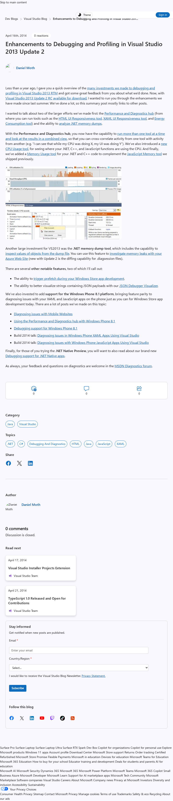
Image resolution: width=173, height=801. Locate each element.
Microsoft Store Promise (31, 757)
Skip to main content (13, 2)
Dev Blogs (11, 19)
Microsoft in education (86, 757)
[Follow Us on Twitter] (21, 720)
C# (21, 444)
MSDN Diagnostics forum (133, 366)
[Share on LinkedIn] (30, 463)
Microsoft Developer (33, 775)
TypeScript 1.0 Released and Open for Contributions (37, 600)
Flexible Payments (59, 757)
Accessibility (19, 785)
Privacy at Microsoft (126, 780)
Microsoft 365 (69, 771)
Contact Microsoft (56, 794)
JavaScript (104, 444)
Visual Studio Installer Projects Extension (39, 568)
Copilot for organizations (114, 748)
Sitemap (38, 794)
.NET (10, 444)
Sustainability (36, 785)
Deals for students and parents (135, 761)
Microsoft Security (28, 771)
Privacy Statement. (93, 676)
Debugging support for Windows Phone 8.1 (45, 328)
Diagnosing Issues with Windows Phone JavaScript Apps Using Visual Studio (93, 342)
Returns (129, 752)
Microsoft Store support (108, 752)
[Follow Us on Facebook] (11, 720)
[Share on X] (19, 463)
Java (10, 424)
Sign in (163, 14)
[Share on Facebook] (8, 463)
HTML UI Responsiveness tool (80, 118)
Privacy (73, 794)
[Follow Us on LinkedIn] (31, 720)
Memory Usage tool (41, 153)
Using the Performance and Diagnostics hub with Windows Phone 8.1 (64, 321)
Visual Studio (27, 424)
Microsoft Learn (57, 775)
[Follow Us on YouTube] (42, 720)
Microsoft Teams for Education (149, 757)
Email (13, 640)
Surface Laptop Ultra (48, 748)
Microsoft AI (8, 771)
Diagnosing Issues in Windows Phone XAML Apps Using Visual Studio (88, 335)
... (137, 19)
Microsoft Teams (123, 771)
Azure (15, 775)
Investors (146, 780)
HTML (76, 444)
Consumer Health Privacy (16, 794)
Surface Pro (7, 748)
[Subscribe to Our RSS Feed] (72, 720)
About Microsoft (81, 780)
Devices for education (115, 757)
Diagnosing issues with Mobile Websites (43, 314)
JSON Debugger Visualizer (138, 285)
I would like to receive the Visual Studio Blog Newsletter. (57, 676)
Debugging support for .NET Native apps (35, 356)
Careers (65, 780)
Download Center (80, 752)
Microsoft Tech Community (128, 775)
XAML (120, 444)
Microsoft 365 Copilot (148, 771)
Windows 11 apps (36, 752)
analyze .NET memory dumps (80, 123)
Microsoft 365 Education (16, 761)
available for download (69, 98)
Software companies (29, 780)
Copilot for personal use (146, 748)
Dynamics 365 (50, 771)
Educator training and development (91, 761)
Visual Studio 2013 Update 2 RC (28, 98)
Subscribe (18, 688)
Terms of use (108, 794)
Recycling (155, 794)
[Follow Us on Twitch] (52, 720)
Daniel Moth (25, 68)
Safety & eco (140, 794)
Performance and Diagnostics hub (129, 113)
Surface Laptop (25, 748)
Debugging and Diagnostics (47, 444)
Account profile (59, 752)
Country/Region (20, 658)
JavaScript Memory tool (144, 153)
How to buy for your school (50, 761)
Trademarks (124, 794)
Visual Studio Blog (35, 19)
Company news (103, 780)
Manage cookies (88, 794)
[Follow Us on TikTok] (62, 720)
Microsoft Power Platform (95, 771)
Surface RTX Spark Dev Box (80, 748)
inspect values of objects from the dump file (37, 253)
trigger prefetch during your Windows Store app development (79, 278)
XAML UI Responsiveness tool (125, 118)
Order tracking (144, 752)
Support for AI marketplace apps (89, 775)
